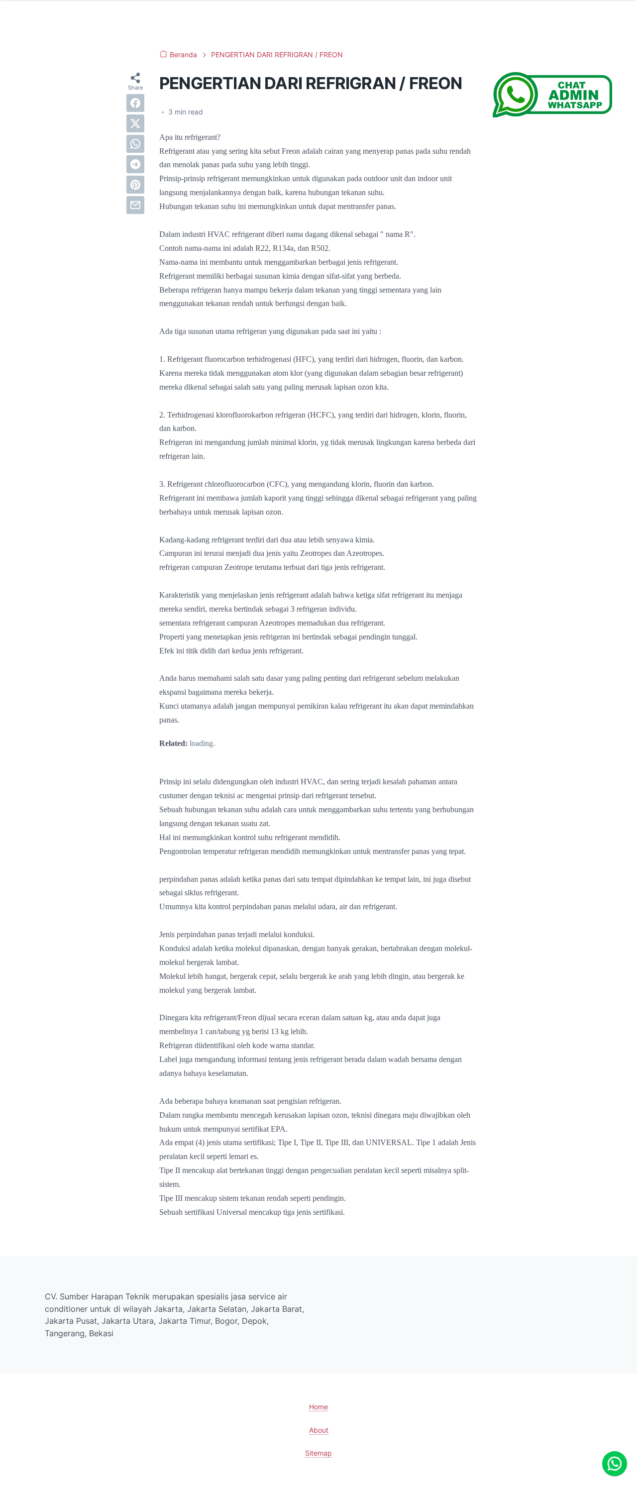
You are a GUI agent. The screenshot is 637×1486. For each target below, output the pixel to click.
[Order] (552, 114)
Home (318, 1406)
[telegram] (135, 164)
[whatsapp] (135, 144)
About (318, 1430)
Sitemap (318, 1453)
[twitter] (135, 123)
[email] (135, 205)
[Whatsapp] (614, 1463)
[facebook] (135, 103)
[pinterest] (135, 185)
